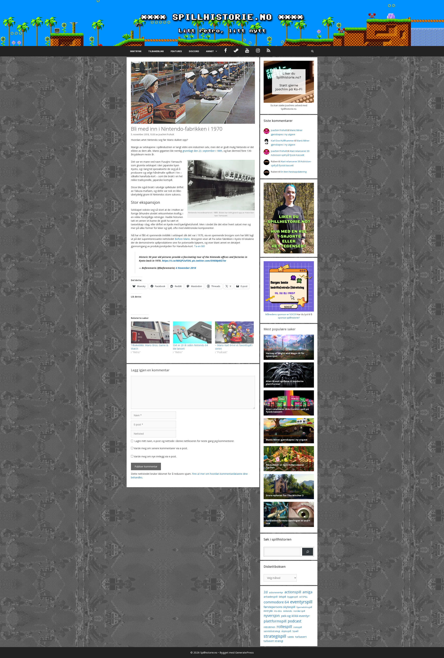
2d (266, 592)
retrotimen (269, 627)
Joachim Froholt (166, 134)
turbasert (301, 636)
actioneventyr (276, 592)
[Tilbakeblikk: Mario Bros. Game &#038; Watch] (150, 332)
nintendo (287, 611)
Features (176, 51)
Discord (194, 51)
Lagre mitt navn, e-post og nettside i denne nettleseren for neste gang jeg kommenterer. (184, 441)
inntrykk (268, 611)
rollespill (284, 626)
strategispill (275, 636)
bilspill (282, 596)
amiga (307, 592)
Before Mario (182, 239)
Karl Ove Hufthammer (282, 140)
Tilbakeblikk (156, 51)
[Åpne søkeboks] (312, 51)
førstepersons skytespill (279, 607)
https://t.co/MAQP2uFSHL (176, 260)
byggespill (292, 596)
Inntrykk (135, 51)
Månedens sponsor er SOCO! (280, 314)
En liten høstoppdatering (293, 171)
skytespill (286, 631)
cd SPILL (303, 596)
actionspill (292, 592)
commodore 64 (276, 602)
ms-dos (278, 611)
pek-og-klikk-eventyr (295, 616)
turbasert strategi (273, 641)
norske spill (299, 611)
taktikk (291, 636)
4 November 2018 (186, 268)
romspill (297, 627)
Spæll (295, 631)
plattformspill (275, 621)
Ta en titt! (199, 246)
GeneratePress (244, 652)
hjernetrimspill (304, 607)
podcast (294, 620)
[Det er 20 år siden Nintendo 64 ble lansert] (192, 332)
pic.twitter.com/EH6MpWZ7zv (209, 260)
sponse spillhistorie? (289, 317)
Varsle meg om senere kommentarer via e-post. (161, 448)
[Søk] (307, 552)
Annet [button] (210, 51)
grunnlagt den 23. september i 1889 (202, 150)
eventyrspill (301, 602)
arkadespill (271, 596)
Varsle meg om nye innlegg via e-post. (155, 456)
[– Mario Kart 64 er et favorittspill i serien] (234, 332)
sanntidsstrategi (272, 631)
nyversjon (272, 615)
